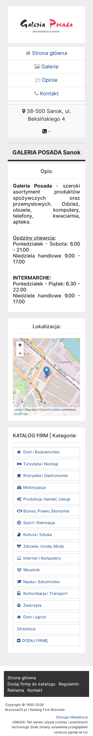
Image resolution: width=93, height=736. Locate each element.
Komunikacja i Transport (44, 593)
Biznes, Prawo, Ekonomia (45, 511)
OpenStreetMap (50, 409)
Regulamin (69, 684)
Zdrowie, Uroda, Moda (43, 546)
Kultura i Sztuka (37, 534)
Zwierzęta (31, 605)
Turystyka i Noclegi (40, 463)
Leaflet (18, 409)
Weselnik (31, 569)
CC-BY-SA (20, 414)
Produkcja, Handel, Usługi (46, 499)
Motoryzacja (33, 487)
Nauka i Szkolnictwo (41, 581)
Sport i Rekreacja (38, 522)
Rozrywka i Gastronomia (44, 475)
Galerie (49, 66)
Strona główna (48, 53)
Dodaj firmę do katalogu (31, 684)
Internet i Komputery (41, 558)
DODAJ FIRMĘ (35, 640)
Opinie (49, 80)
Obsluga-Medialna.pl (72, 717)
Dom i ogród (34, 616)
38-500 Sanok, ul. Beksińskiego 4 (48, 115)
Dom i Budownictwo (41, 451)
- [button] (20, 352)
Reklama (15, 690)
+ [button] (20, 345)
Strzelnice (26, 628)
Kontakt (48, 93)
